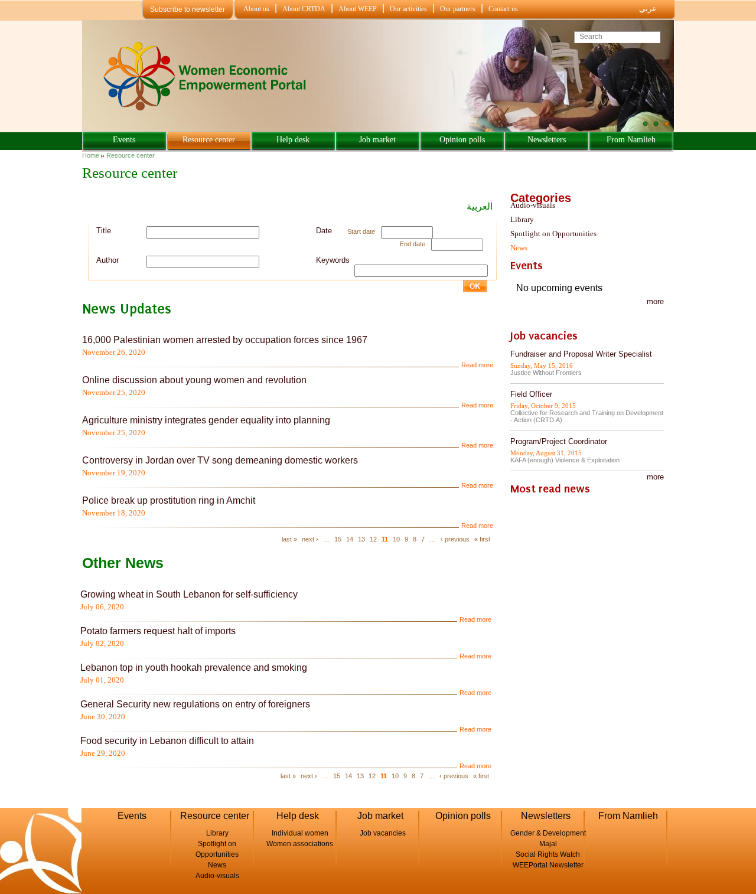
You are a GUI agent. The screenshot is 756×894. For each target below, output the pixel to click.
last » (289, 539)
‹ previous (455, 539)
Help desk (292, 139)
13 (361, 539)
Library (522, 219)
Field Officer (531, 394)
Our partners (457, 9)
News (518, 247)
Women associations (299, 844)
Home (90, 155)
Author (107, 260)
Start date (361, 231)
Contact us (503, 9)
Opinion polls (462, 139)
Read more (477, 364)
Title (103, 230)
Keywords (333, 260)
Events (124, 139)
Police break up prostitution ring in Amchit (168, 500)
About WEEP (357, 9)
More (655, 476)
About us (256, 9)
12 (373, 539)
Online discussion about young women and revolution (194, 380)
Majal (548, 844)
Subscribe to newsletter (187, 9)
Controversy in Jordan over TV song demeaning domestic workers (220, 460)
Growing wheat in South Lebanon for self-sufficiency (189, 594)
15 (337, 539)
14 (349, 539)
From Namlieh (631, 139)
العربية (480, 206)
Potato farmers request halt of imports (158, 631)
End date (412, 243)
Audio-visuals (532, 205)
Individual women (300, 833)
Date (324, 230)
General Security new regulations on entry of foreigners (195, 704)
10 (396, 539)
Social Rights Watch (548, 854)
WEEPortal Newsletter (548, 865)
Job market (377, 139)
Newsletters (546, 139)
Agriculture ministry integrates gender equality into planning (206, 420)
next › (310, 539)
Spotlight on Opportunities (553, 233)
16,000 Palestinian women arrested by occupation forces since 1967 (224, 340)
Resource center (209, 139)
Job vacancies (383, 833)
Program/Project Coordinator (558, 441)
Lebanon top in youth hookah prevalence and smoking (193, 668)
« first (482, 539)
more (655, 301)
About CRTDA (303, 9)
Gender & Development (548, 833)
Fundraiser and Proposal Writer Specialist (581, 354)
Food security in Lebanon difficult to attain (168, 741)
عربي (648, 8)
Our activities (408, 9)
